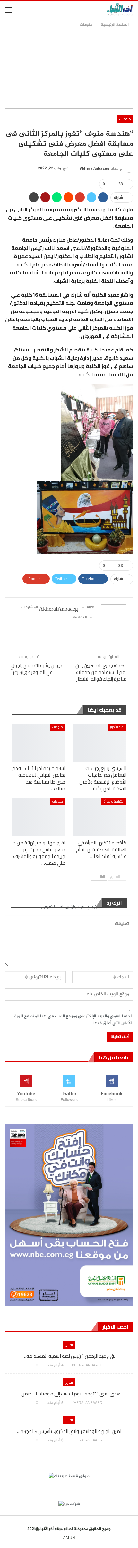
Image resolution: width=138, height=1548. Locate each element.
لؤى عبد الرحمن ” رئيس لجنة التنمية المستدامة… (69, 1356)
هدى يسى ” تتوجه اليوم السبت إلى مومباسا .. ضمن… (69, 1393)
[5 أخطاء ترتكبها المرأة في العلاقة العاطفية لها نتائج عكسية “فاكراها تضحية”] (99, 817)
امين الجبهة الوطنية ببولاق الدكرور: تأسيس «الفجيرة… (69, 1431)
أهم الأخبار (117, 727)
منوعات (125, 119)
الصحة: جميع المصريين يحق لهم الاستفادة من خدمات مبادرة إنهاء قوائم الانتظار (101, 672)
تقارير (69, 1344)
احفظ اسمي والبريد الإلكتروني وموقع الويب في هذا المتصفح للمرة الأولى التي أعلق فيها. (73, 1020)
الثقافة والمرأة (114, 801)
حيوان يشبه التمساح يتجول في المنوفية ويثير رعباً (36, 669)
